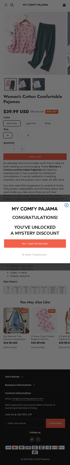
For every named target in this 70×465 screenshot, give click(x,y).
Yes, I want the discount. (35, 243)
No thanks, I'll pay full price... (35, 255)
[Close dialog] (66, 205)
